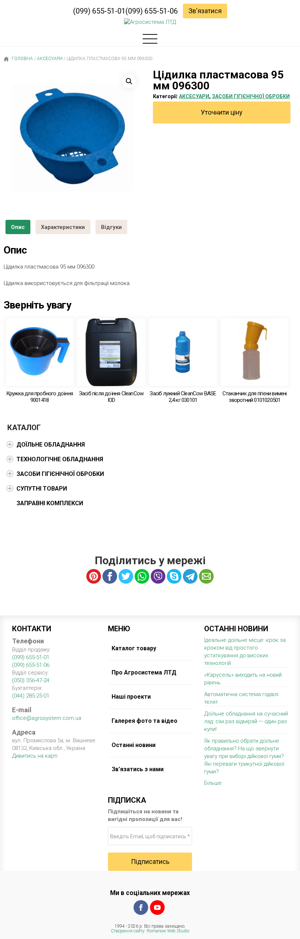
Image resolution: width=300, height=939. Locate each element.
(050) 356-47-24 (30, 680)
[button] (129, 81)
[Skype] (174, 576)
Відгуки (111, 227)
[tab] (17, 227)
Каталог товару (134, 648)
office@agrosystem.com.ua (46, 718)
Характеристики (63, 227)
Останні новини (133, 745)
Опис (18, 227)
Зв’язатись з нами (138, 769)
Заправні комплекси (49, 503)
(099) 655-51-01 (99, 11)
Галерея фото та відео (144, 720)
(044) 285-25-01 (30, 695)
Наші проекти (131, 696)
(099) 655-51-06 (151, 11)
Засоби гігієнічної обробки (251, 96)
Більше (213, 783)
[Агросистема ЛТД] (150, 22)
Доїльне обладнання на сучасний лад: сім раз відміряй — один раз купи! (246, 721)
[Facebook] (141, 907)
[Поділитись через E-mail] (206, 576)
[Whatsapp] (142, 576)
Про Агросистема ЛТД (144, 672)
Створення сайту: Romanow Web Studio (150, 931)
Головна (22, 58)
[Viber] (158, 576)
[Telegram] (190, 576)
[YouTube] (157, 907)
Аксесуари (50, 58)
